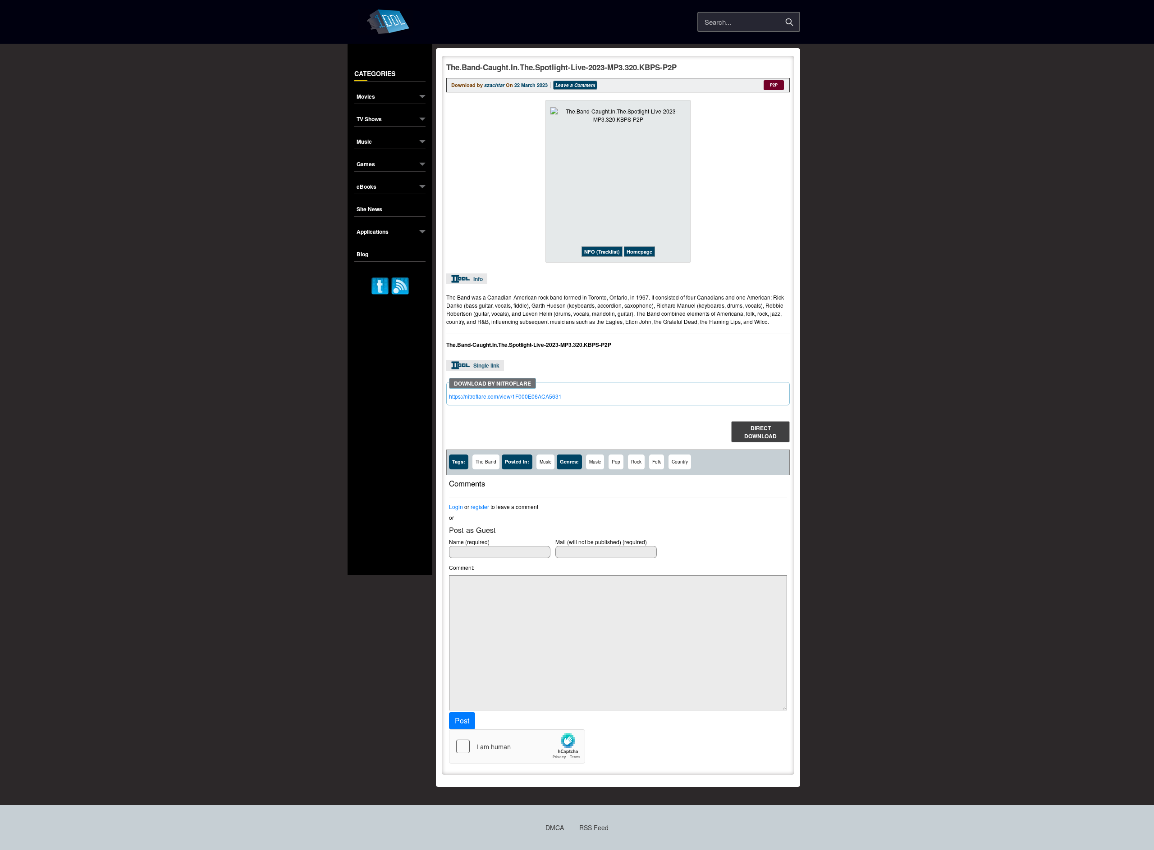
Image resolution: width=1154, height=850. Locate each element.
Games (366, 164)
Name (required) (469, 541)
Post (462, 720)
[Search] (789, 22)
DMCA (554, 827)
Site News (369, 209)
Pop (616, 462)
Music (364, 142)
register (480, 506)
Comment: (461, 567)
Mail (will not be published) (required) (601, 541)
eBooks (366, 187)
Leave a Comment (575, 85)
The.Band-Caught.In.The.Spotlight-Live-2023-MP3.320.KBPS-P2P (561, 67)
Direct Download (760, 432)
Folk (656, 462)
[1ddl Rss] (400, 285)
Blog (362, 254)
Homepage (639, 251)
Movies (366, 97)
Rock (636, 462)
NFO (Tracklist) (602, 251)
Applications (373, 232)
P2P (774, 85)
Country (680, 462)
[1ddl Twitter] (380, 285)
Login (456, 506)
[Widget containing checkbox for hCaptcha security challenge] (517, 746)
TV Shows (369, 119)
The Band (486, 462)
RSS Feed (594, 827)
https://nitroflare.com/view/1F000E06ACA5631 (505, 396)
